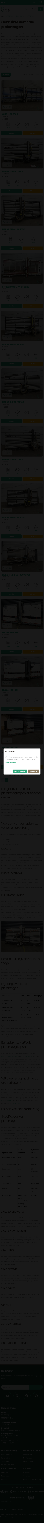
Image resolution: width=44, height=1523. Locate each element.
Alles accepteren (20, 771)
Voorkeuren (33, 771)
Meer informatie (10, 763)
